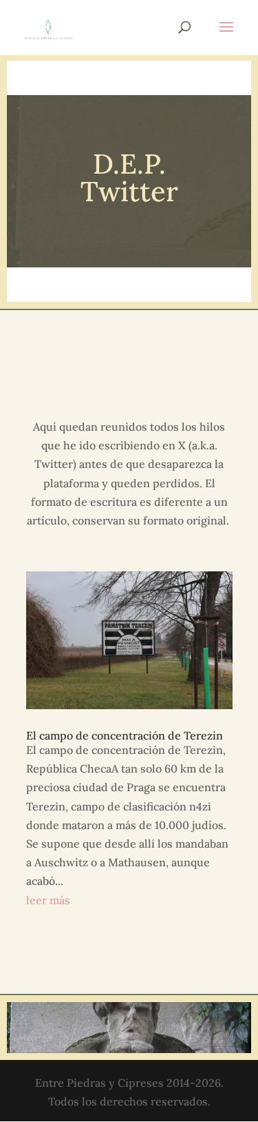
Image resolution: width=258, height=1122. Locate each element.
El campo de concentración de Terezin (124, 735)
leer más (48, 900)
